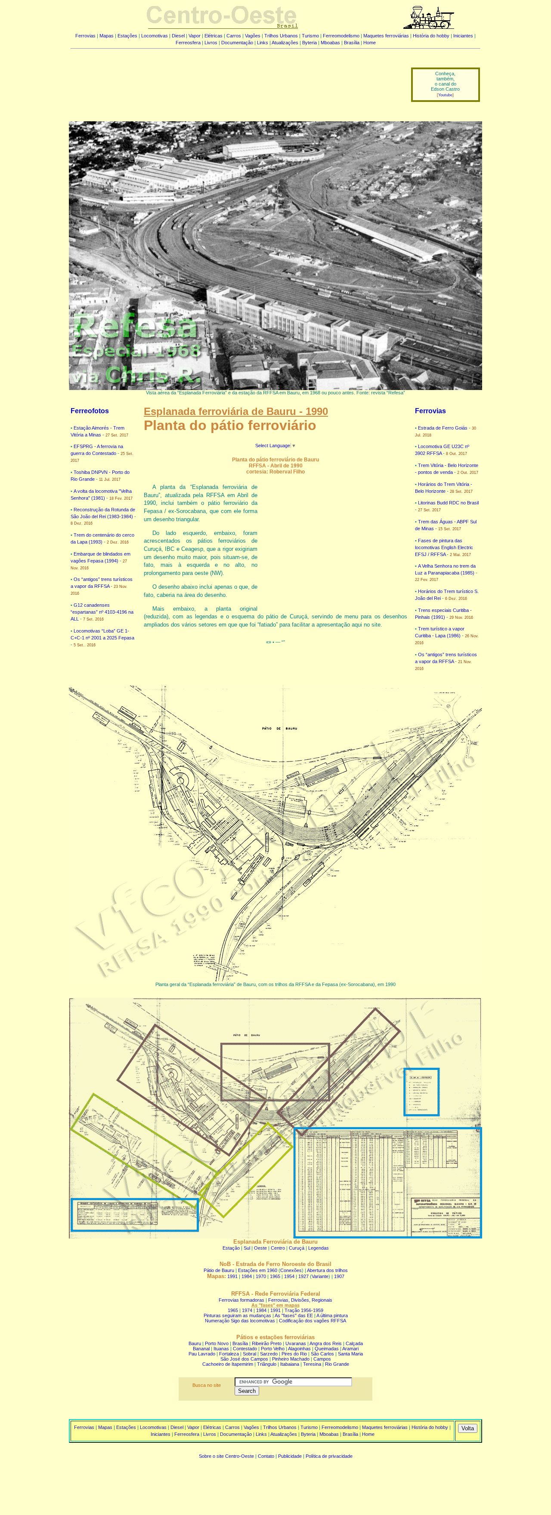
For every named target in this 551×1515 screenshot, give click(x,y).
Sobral (249, 1353)
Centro (278, 1248)
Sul (247, 1248)
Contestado (245, 1348)
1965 (275, 1276)
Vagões (252, 35)
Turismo (310, 35)
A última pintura (332, 1315)
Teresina (312, 1364)
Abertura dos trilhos (327, 1270)
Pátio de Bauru (219, 1270)
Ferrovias (85, 35)
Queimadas (327, 1348)
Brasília (351, 42)
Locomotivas (154, 35)
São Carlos (322, 1353)
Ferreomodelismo (341, 35)
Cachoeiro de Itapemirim (227, 1364)
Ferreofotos (90, 411)
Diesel (178, 35)
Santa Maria (350, 1353)
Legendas (318, 1248)
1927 (303, 1276)
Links (262, 42)
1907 (339, 1276)
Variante (320, 1276)
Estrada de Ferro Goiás (442, 427)
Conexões (291, 1270)
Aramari (350, 1348)
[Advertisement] (235, 78)
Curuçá (296, 1248)
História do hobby (431, 35)
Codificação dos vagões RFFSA (312, 1320)
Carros (233, 35)
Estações (127, 35)
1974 (247, 1310)
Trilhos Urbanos (281, 35)
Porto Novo (217, 1343)
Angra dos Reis (326, 1343)
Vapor (195, 35)
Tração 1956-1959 (304, 1310)
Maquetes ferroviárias (386, 35)
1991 (232, 1276)
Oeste (260, 1248)
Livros (210, 42)
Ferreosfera (188, 42)
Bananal (201, 1348)
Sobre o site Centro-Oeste (226, 1456)
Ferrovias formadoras (241, 1300)
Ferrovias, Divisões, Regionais (300, 1300)
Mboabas (330, 42)
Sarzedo (269, 1353)
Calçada (354, 1343)
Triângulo (266, 1364)
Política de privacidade (329, 1456)
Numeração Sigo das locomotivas (240, 1320)
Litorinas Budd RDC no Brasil (448, 502)
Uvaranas (295, 1343)
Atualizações (285, 42)
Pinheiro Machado (291, 1358)
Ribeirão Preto (267, 1343)
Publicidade (290, 1456)
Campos (322, 1358)
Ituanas (221, 1348)
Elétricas (213, 35)
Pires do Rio (294, 1353)
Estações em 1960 (257, 1270)
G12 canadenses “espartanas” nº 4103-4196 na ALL (102, 611)
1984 (246, 1276)
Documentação (237, 42)
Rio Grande (337, 1364)
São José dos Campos (244, 1358)
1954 (289, 1276)
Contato (266, 1456)
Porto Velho (273, 1348)
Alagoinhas (299, 1348)
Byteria (309, 42)
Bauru (195, 1343)
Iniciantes (463, 35)
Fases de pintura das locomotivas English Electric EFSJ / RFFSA (444, 547)
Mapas (106, 35)
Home (369, 42)
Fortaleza (229, 1353)
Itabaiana (289, 1364)
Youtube (445, 95)
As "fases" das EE (294, 1315)
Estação (231, 1248)
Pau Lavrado (202, 1353)
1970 (261, 1276)
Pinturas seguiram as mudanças (237, 1315)
